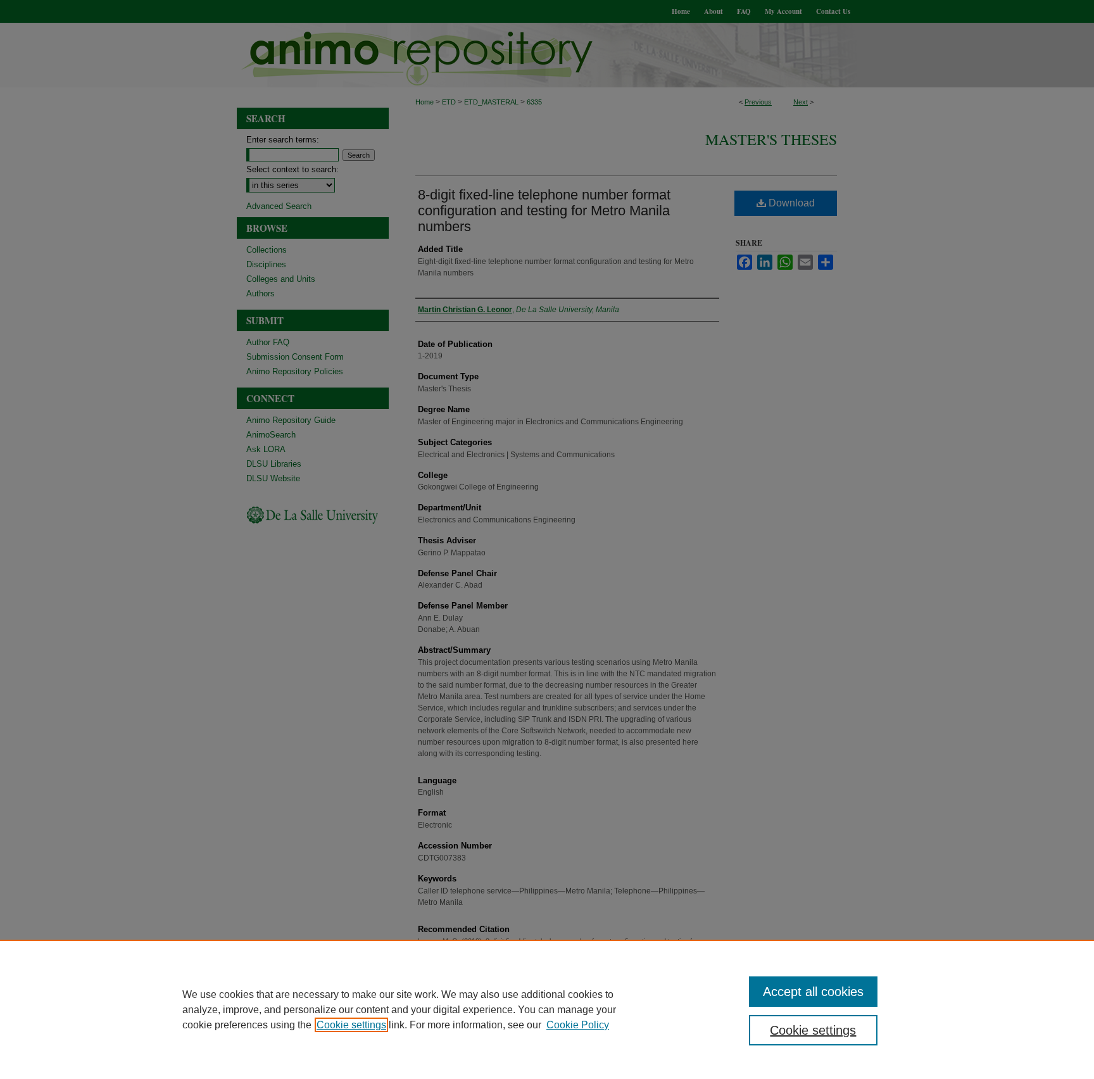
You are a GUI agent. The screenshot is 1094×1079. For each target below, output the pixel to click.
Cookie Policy (577, 1024)
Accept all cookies (813, 992)
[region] (547, 1009)
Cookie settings (351, 1024)
